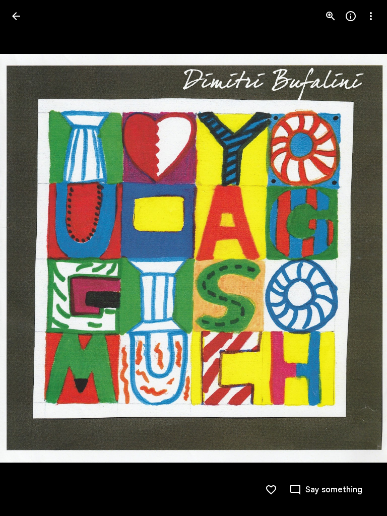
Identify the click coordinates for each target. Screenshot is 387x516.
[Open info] (351, 16)
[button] (28, 258)
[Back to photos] (16, 16)
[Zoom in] (330, 16)
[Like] (271, 490)
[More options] (371, 16)
